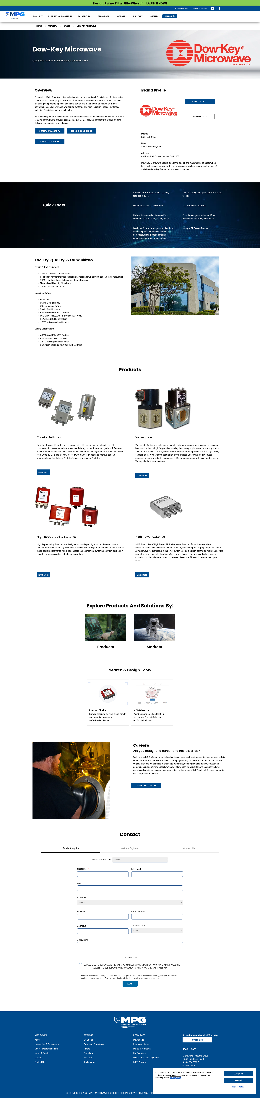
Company (38, 16)
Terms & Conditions (81, 131)
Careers (154, 16)
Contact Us (40, 1062)
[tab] (70, 849)
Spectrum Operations (94, 1044)
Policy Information (142, 1048)
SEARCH (168, 16)
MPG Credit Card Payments (146, 1057)
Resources (103, 16)
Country (82, 897)
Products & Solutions (60, 16)
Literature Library (141, 1044)
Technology (89, 1062)
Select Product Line (102, 860)
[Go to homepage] (15, 16)
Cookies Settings (238, 1087)
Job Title (81, 926)
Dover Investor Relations (46, 1048)
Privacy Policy (110, 978)
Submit (130, 983)
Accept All (238, 1074)
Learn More (43, 472)
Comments (83, 940)
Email (80, 883)
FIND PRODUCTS (200, 116)
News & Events (42, 1053)
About (37, 1040)
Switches (88, 1053)
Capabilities (84, 16)
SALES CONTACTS (199, 101)
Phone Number (138, 911)
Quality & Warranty (49, 131)
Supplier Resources (49, 142)
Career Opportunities (146, 785)
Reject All (238, 1080)
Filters (87, 1048)
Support (121, 16)
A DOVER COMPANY (138, 1093)
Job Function (138, 925)
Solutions (88, 1040)
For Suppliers (139, 1053)
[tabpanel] (129, 925)
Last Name (136, 869)
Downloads (138, 1040)
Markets (88, 1057)
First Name (83, 869)
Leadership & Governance (47, 1044)
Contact (138, 16)
